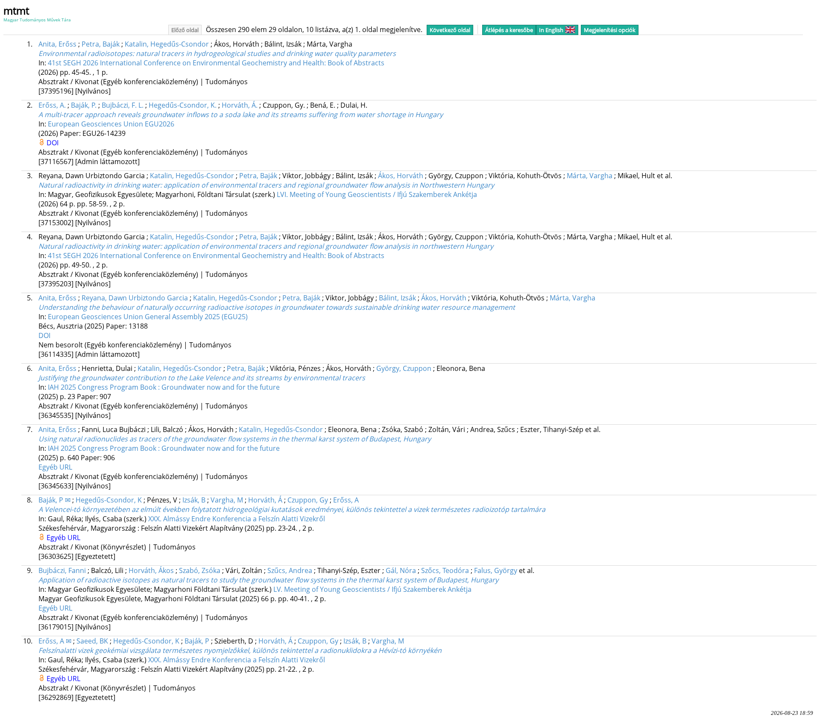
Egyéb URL (55, 467)
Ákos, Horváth (400, 175)
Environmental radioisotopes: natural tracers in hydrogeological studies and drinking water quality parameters (217, 53)
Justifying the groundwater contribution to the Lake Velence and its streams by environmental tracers (201, 377)
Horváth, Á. (240, 105)
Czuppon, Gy (307, 500)
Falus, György (495, 570)
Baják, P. (84, 105)
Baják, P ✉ (54, 500)
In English (551, 30)
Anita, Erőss (57, 44)
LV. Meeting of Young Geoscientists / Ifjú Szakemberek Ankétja (372, 589)
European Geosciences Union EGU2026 (111, 124)
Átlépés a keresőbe (509, 30)
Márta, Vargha (589, 175)
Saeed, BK (92, 641)
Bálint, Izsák (397, 298)
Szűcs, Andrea (289, 570)
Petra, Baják (101, 44)
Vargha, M (227, 500)
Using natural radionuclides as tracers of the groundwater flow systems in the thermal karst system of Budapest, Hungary (234, 439)
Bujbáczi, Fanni (62, 570)
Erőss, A (346, 500)
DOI (53, 142)
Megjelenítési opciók (610, 30)
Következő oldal (450, 30)
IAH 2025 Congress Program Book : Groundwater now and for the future (164, 387)
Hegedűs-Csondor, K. (183, 105)
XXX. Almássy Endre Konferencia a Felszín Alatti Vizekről (236, 518)
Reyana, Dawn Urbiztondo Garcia (135, 298)
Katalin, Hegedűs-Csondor (167, 44)
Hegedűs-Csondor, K (109, 500)
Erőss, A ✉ (54, 641)
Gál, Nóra (401, 570)
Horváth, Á (265, 500)
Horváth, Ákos (151, 570)
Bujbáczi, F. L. (123, 105)
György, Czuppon (403, 368)
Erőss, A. (52, 105)
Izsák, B (193, 500)
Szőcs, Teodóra (445, 570)
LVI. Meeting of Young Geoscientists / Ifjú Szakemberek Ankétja (377, 194)
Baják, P (196, 641)
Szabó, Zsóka (199, 570)
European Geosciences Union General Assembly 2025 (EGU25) (148, 316)
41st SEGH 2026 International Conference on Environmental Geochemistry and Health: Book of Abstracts (216, 63)
